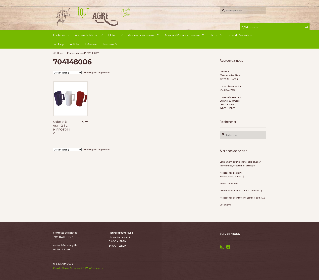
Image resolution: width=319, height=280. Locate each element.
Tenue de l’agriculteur (240, 34)
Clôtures (113, 34)
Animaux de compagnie (141, 34)
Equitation (59, 34)
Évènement (91, 44)
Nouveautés (110, 44)
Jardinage (58, 44)
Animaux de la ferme (86, 34)
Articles (74, 44)
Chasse (214, 34)
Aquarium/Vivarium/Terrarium (182, 34)
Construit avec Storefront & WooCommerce (78, 268)
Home (60, 53)
